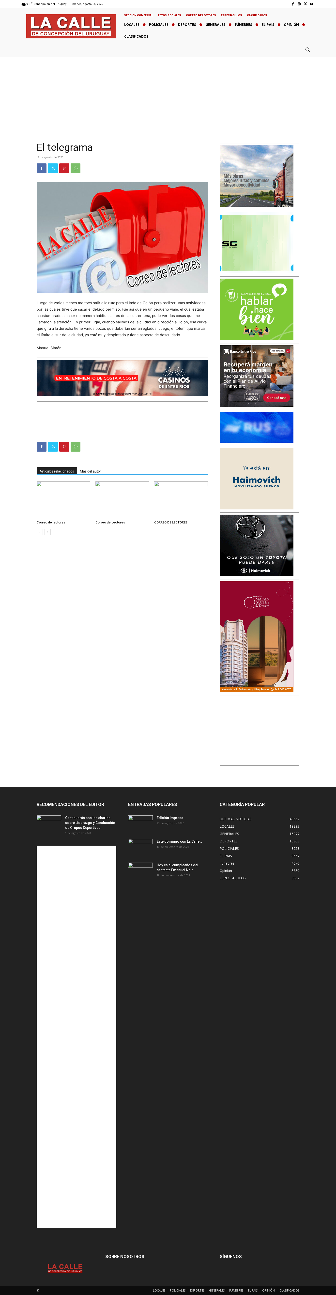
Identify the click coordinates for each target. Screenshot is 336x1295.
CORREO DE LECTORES (170, 522)
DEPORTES (197, 1290)
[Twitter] (305, 4)
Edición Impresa (170, 818)
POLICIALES (177, 1290)
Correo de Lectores (110, 522)
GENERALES (217, 1290)
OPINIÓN (268, 1290)
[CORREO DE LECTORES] (181, 499)
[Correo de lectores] (63, 499)
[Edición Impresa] (140, 824)
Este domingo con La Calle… (179, 841)
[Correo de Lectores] (122, 499)
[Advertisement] (168, 93)
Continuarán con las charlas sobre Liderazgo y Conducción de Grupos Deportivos (90, 823)
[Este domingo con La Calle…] (140, 847)
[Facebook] (293, 4)
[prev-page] (40, 532)
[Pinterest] (64, 168)
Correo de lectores (51, 522)
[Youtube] (311, 4)
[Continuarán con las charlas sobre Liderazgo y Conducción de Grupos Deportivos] (49, 824)
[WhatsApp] (75, 168)
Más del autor (90, 471)
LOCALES (159, 1290)
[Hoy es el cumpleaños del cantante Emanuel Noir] (140, 871)
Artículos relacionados (57, 471)
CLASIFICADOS (289, 1290)
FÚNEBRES (236, 1290)
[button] (307, 49)
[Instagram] (299, 4)
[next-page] (48, 532)
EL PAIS (253, 1290)
